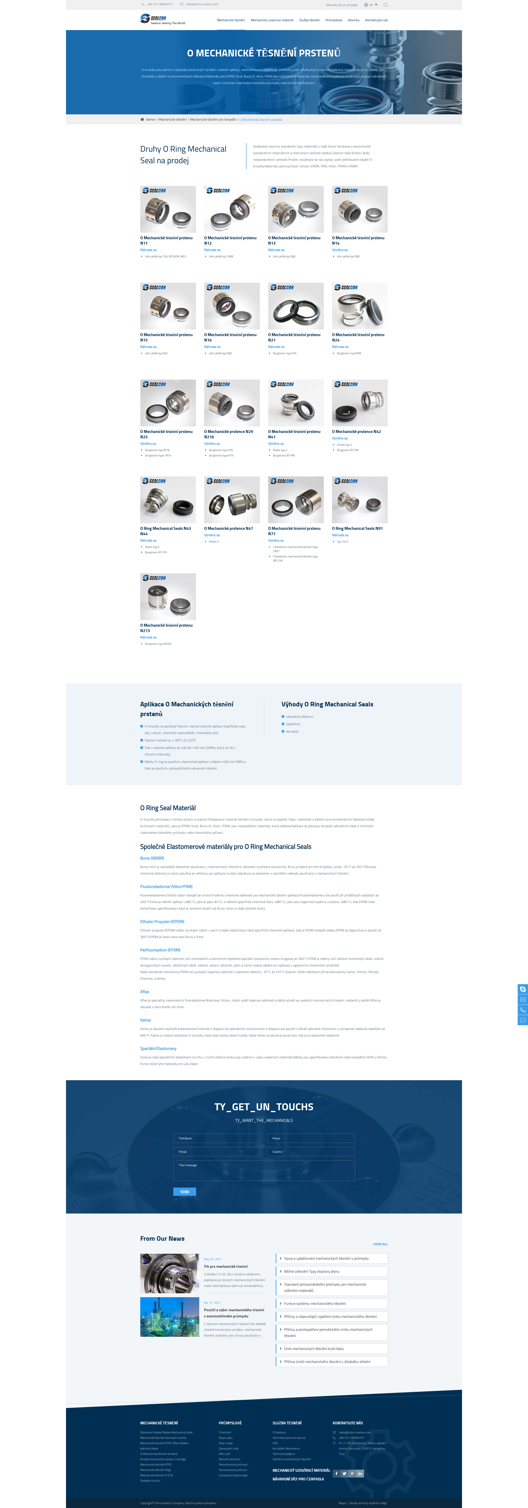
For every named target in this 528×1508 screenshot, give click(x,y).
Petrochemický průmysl (233, 1464)
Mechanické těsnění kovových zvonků (163, 1437)
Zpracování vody (229, 1448)
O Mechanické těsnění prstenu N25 (166, 434)
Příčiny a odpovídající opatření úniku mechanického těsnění (330, 1316)
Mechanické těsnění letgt (155, 1470)
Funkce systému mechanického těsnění (315, 1303)
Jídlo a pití (224, 1454)
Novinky (353, 20)
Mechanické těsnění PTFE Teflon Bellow (164, 1443)
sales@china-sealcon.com (199, 4)
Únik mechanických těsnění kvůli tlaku (314, 1348)
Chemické (225, 1432)
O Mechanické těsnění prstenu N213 (166, 628)
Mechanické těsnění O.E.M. (156, 1475)
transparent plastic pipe (233, 1475)
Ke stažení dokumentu (286, 1448)
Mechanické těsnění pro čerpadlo (213, 119)
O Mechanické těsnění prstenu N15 (166, 337)
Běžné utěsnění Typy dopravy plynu (311, 1271)
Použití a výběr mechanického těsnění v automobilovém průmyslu (234, 1313)
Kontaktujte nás (376, 20)
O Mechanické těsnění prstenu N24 (358, 337)
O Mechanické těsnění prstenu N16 (230, 337)
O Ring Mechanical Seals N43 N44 (165, 531)
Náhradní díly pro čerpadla (341, 5)
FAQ (275, 1443)
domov (150, 119)
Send (184, 1191)
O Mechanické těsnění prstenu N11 (166, 240)
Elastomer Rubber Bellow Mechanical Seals (166, 1432)
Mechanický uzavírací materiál (272, 20)
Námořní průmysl (229, 1459)
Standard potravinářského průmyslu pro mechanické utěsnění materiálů (325, 1287)
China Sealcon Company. (169, 1503)
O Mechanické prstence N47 (228, 528)
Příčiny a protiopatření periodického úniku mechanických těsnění (328, 1332)
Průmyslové (334, 20)
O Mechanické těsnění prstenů (260, 119)
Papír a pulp (226, 1443)
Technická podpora (284, 1454)
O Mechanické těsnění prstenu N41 (294, 434)
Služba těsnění (309, 20)
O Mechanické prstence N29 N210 (228, 434)
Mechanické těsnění (231, 20)
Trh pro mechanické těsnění (226, 1266)
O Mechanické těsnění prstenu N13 (294, 240)
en (371, 5)
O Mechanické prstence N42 (356, 431)
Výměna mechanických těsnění (292, 1459)
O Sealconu (279, 1432)
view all (381, 1244)
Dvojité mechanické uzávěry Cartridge (163, 1459)
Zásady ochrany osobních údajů (368, 1503)
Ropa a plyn (226, 1437)
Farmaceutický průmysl (233, 1470)
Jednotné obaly (149, 1448)
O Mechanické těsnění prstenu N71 (294, 531)
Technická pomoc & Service (289, 1437)
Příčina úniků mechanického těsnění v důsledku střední (327, 1361)
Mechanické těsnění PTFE (156, 1464)
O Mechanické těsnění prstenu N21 (294, 337)
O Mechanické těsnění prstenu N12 (230, 240)
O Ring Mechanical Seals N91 (357, 528)
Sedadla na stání (150, 1480)
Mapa (342, 1503)
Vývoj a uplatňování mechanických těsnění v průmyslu (326, 1258)
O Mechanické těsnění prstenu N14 (358, 240)
